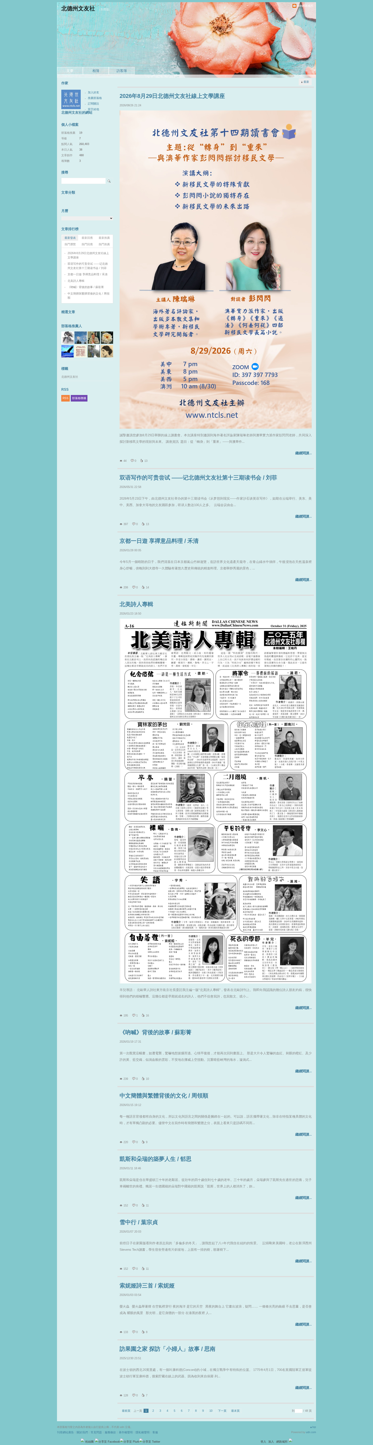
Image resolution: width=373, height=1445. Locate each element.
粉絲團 (89, 1441)
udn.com (311, 1432)
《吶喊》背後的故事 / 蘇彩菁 (155, 1032)
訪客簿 (122, 71)
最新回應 (87, 237)
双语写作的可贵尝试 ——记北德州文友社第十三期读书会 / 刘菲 (198, 477)
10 (210, 1410)
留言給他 (93, 109)
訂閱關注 (93, 103)
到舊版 (105, 9)
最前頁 (126, 1410)
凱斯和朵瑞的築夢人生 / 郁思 (155, 1159)
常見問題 (96, 1432)
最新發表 (70, 237)
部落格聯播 (79, 398)
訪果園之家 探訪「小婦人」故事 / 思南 (167, 1349)
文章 (69, 71)
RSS (65, 398)
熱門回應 (87, 244)
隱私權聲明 (143, 1432)
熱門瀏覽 (70, 244)
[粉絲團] (82, 1440)
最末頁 (235, 1410)
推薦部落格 (95, 98)
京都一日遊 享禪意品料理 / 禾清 (159, 541)
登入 (263, 1441)
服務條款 (110, 1432)
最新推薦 (104, 237)
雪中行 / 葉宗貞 (139, 1222)
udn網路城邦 (305, 5)
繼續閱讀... (303, 453)
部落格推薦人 (71, 326)
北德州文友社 (78, 8)
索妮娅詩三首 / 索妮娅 (147, 1285)
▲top (313, 1427)
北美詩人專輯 (136, 604)
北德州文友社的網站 (76, 112)
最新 (306, 81)
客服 (155, 1432)
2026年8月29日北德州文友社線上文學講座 (172, 96)
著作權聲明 (126, 1432)
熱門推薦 (104, 244)
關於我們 (82, 1432)
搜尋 (109, 181)
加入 (271, 1441)
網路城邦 (282, 1441)
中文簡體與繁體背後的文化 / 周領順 (164, 1095)
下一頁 (222, 1410)
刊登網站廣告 (65, 1432)
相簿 (95, 71)
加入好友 (93, 92)
